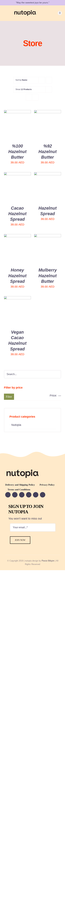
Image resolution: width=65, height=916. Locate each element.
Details (12, 128)
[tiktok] (42, 494)
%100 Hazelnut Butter (17, 152)
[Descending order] (49, 80)
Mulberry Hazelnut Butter (47, 276)
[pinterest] (35, 494)
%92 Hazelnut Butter (47, 152)
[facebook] (8, 494)
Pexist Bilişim (48, 561)
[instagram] (28, 494)
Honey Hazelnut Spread (17, 276)
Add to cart (17, 121)
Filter (9, 396)
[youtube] (15, 494)
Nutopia (16, 424)
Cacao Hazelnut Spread (17, 214)
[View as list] (35, 97)
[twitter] (21, 494)
